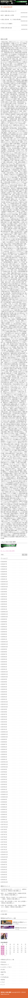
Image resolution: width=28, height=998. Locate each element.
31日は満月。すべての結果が (9, 54)
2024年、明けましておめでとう (9, 897)
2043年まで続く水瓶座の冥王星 (9, 165)
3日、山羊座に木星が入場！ (17, 348)
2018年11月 (4, 794)
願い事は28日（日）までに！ (17, 507)
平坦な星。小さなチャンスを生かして (14, 251)
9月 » (5, 955)
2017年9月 (4, 829)
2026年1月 (4, 579)
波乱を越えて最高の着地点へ (11, 513)
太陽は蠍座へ (4, 132)
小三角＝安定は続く (20, 382)
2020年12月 (4, 732)
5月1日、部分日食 (20, 242)
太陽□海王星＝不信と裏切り (19, 169)
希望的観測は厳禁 (21, 319)
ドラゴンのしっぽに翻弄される (13, 439)
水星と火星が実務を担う (9, 82)
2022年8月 (4, 682)
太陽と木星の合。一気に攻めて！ (18, 200)
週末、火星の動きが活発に (10, 92)
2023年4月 (4, 661)
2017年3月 (4, 844)
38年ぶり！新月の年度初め (16, 245)
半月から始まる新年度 (6, 525)
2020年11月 (4, 734)
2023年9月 (4, 649)
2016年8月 (4, 862)
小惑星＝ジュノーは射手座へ (19, 85)
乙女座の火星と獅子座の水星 (11, 189)
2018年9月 (4, 799)
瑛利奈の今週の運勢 (6, 1)
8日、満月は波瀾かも (19, 216)
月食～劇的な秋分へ (17, 136)
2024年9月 (4, 619)
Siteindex (3, 962)
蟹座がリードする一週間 (12, 146)
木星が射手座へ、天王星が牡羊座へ (11, 401)
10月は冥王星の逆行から (12, 405)
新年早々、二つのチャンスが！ (10, 213)
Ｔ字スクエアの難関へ (19, 230)
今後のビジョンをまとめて (8, 330)
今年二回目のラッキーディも (11, 459)
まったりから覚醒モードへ (16, 435)
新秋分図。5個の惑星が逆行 (9, 225)
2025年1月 (4, 609)
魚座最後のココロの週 (13, 482)
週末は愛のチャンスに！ (17, 390)
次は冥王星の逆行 (16, 522)
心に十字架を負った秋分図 (11, 504)
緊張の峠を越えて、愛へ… (19, 296)
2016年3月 (4, 874)
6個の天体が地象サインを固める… (16, 410)
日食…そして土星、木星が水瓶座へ (18, 304)
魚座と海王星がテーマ (10, 248)
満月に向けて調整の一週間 (8, 535)
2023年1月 (4, 669)
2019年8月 (4, 772)
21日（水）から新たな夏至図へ (14, 470)
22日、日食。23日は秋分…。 (9, 86)
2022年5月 (4, 689)
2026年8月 (4, 561)
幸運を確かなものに (17, 398)
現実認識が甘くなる (15, 325)
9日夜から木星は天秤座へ (14, 505)
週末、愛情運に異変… (7, 260)
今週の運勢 (4, 914)
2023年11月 (4, 644)
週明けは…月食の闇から (14, 157)
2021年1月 (4, 729)
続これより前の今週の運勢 (8, 551)
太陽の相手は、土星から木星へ (19, 97)
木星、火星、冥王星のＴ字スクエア (18, 194)
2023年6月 (4, 656)
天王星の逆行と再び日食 (19, 413)
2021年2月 (4, 727)
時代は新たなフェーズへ (14, 288)
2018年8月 (4, 802)
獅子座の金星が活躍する (18, 89)
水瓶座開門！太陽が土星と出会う (10, 299)
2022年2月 (4, 696)
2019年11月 (4, 764)
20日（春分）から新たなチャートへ (14, 527)
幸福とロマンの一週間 (11, 450)
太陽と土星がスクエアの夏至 (9, 99)
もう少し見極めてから (7, 394)
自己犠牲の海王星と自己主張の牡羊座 (15, 108)
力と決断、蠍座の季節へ (14, 222)
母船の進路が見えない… (10, 518)
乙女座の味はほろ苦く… (7, 889)
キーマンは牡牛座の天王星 (19, 361)
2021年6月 (4, 717)
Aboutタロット (5, 964)
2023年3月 (4, 664)
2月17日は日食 (13, 66)
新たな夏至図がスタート (12, 370)
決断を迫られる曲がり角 (8, 311)
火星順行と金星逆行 (10, 114)
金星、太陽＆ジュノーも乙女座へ (9, 362)
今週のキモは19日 (17, 307)
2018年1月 (4, 819)
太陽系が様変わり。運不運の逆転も (15, 478)
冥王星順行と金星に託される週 (12, 83)
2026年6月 (4, 566)
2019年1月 (4, 789)
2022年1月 (4, 699)
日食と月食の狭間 (15, 220)
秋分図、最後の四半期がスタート (11, 357)
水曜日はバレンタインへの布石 (17, 532)
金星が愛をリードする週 (21, 310)
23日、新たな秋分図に (7, 901)
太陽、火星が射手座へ (9, 173)
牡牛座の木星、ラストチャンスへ (16, 151)
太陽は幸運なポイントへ (16, 314)
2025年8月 (4, 591)
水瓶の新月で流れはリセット (13, 342)
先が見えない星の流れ (17, 140)
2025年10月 (4, 586)
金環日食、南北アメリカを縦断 (10, 179)
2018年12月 (4, 792)
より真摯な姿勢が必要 (10, 331)
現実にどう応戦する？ (19, 509)
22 (2, 952)
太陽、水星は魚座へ (8, 162)
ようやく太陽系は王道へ (17, 168)
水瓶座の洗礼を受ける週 (7, 297)
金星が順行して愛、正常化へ (19, 399)
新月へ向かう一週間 (17, 142)
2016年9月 (4, 859)
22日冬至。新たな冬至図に (11, 74)
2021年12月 (4, 702)
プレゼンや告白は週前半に (11, 501)
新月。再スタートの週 (9, 239)
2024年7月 (4, 624)
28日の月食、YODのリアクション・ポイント (13, 42)
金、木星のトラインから (19, 163)
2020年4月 (4, 752)
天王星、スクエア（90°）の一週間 (18, 115)
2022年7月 (4, 684)
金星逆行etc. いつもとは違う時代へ (18, 259)
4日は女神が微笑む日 (14, 284)
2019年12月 (4, 762)
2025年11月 (4, 584)
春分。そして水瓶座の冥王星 (11, 203)
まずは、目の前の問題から (14, 148)
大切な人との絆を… (11, 476)
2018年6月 (4, 807)
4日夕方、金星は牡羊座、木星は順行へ (12, 117)
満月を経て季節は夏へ (12, 512)
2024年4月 (4, 631)
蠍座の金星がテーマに (7, 171)
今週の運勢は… (17, 143)
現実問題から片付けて (14, 351)
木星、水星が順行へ (15, 267)
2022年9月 (4, 679)
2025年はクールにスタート (15, 122)
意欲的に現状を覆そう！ (16, 430)
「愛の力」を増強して (21, 211)
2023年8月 (4, 651)
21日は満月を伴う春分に (7, 382)
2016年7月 (4, 864)
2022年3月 (4, 694)
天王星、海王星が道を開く (10, 120)
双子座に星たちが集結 (14, 149)
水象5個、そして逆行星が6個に (13, 324)
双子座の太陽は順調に (21, 239)
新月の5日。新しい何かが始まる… (12, 265)
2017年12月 (4, 822)
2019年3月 (4, 784)
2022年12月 (4, 671)
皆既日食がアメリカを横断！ (8, 462)
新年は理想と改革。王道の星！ (12, 444)
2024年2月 (4, 636)
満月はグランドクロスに (8, 490)
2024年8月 (4, 621)
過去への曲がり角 (18, 193)
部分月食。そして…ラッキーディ (12, 464)
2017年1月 (4, 849)
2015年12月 (4, 882)
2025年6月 (4, 596)
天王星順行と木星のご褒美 (20, 210)
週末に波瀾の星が (7, 210)
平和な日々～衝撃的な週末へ (12, 519)
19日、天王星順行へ (20, 254)
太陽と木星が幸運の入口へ (19, 45)
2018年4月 (4, 812)
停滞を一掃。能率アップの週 (18, 461)
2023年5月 (4, 659)
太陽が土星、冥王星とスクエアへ (12, 379)
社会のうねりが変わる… (18, 294)
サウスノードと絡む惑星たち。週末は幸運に (15, 177)
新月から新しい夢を (20, 473)
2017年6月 (4, 837)
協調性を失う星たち (18, 125)
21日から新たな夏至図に (9, 421)
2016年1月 (4, 879)
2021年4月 (4, 722)
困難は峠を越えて (8, 226)
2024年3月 (4, 634)
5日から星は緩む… (15, 287)
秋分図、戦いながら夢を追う (17, 313)
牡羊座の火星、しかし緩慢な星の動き (11, 60)
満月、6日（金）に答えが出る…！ (12, 456)
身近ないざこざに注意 (11, 495)
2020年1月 (4, 759)
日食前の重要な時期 (17, 243)
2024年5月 (4, 629)
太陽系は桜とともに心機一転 (18, 381)
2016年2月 (4, 877)
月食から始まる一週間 (20, 305)
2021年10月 (4, 707)
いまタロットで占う (6, 967)
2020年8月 (4, 742)
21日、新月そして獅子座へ (8, 320)
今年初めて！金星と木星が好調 (14, 100)
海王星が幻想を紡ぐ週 (18, 293)
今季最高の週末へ (8, 473)
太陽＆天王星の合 (19, 197)
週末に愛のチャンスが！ (10, 334)
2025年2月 (4, 606)
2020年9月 (4, 739)
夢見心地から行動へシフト (17, 498)
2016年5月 (4, 869)
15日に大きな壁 (16, 282)
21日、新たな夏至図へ (16, 51)
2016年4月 (4, 872)
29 (2, 954)
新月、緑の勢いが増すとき (17, 371)
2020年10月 (4, 737)
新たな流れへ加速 (15, 274)
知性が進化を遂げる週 (7, 216)
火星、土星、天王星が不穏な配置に (18, 280)
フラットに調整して (13, 493)
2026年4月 (4, 571)
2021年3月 (4, 724)
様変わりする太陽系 (9, 536)
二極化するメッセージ (6, 163)
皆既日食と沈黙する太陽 (10, 368)
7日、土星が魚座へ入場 (14, 205)
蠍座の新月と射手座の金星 (18, 353)
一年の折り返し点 (22, 223)
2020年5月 (4, 749)
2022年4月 (4, 692)
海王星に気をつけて (15, 159)
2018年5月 (4, 809)
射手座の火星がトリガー (16, 75)
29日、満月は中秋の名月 (9, 180)
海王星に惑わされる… (7, 305)
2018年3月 (4, 814)
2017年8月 (4, 832)
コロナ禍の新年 (7, 302)
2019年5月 (4, 779)
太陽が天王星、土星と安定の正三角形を (11, 411)
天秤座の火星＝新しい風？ (10, 271)
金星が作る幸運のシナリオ (17, 290)
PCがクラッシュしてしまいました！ (17, 393)
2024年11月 (4, 614)
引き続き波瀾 (19, 311)
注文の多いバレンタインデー (11, 438)
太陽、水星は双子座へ (20, 373)
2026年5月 (4, 569)
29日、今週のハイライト (20, 234)
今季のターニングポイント (8, 356)
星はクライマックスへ (14, 427)
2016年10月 (4, 857)
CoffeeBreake (5, 977)
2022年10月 (4, 676)
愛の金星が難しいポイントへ (15, 316)
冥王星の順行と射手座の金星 (15, 268)
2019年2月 (4, 787)
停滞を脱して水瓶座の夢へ (20, 488)
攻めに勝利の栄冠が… (6, 509)
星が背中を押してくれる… (20, 354)
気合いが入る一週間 (14, 445)
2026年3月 (4, 574)
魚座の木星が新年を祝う (11, 257)
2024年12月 (4, 611)
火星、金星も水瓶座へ (20, 162)
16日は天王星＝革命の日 (16, 185)
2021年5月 (4, 719)
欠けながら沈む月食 (9, 367)
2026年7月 (4, 564)
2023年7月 (4, 654)
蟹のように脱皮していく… (8, 322)
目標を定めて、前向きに (9, 188)
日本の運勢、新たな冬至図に (19, 214)
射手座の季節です (8, 262)
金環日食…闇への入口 (16, 134)
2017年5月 (4, 839)
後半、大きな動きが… (8, 242)
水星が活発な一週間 (6, 307)
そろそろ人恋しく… (10, 250)
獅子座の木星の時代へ (14, 49)
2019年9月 (4, 769)
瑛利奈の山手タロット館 (7, 959)
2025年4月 (4, 601)
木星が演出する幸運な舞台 (11, 364)
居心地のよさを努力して (10, 154)
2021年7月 (4, 714)
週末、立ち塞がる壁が (17, 231)
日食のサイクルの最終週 (16, 174)
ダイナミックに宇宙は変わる (13, 359)
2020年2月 (4, 757)
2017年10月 (4, 827)
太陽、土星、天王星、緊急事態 (16, 276)
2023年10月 (4, 646)
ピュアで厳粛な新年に (12, 345)
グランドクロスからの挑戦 (20, 479)
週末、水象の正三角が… (7, 234)
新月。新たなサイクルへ (17, 337)
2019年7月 (4, 774)
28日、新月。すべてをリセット (16, 105)
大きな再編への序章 (11, 223)
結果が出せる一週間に (12, 166)
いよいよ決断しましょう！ (17, 521)
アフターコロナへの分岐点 (20, 328)
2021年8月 (4, 712)
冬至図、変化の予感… (17, 347)
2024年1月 (4, 639)
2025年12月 (4, 581)
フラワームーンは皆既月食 (8, 240)
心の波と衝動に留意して (14, 465)
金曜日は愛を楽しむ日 (17, 291)
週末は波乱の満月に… (11, 468)
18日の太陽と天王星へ (11, 103)
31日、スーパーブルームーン (15, 183)
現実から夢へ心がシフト (11, 492)
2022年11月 (4, 674)
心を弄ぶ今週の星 (15, 447)
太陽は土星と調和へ (13, 428)
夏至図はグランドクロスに (17, 515)
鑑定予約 (3, 972)
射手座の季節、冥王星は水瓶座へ (18, 128)
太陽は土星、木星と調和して (16, 191)
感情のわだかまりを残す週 (18, 308)
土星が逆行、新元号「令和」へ (13, 376)
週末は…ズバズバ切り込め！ (17, 487)
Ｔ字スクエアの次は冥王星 (10, 279)
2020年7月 (4, 744)
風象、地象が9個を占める (14, 273)
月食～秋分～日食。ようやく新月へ (17, 131)
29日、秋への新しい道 (10, 139)
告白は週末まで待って (19, 384)
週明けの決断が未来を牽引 (16, 327)
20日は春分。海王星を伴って (10, 111)
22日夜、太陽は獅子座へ (11, 94)
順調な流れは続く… (11, 145)
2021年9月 (4, 709)
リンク (3, 984)
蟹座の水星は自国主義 (21, 52)
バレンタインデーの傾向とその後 (12, 485)
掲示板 (3, 979)
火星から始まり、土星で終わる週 (10, 196)
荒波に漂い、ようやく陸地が (16, 396)
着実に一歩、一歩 (15, 199)
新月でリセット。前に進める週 (10, 481)
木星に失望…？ (7, 45)
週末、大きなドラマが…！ (16, 452)
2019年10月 (4, 767)
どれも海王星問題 (10, 55)
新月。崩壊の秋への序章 (10, 228)
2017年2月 (4, 847)
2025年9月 (4, 589)
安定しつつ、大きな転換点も (8, 374)
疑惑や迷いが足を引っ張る (17, 422)
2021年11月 (4, 704)
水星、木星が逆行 (7, 80)
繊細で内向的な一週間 (20, 233)
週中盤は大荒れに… (20, 431)
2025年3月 (4, 604)
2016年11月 (4, 854)
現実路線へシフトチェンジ (8, 129)
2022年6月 (4, 686)
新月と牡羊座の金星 (17, 206)
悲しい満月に (12, 319)
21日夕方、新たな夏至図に (9, 236)
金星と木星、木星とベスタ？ (19, 58)
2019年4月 (4, 782)
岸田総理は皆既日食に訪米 (13, 156)
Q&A (2, 974)
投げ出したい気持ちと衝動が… (9, 415)
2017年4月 (4, 842)
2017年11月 (4, 824)
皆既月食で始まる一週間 (16, 88)
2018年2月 (4, 817)
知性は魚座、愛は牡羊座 (11, 341)
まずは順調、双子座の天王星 (17, 95)
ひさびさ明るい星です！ (15, 336)
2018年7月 (4, 804)
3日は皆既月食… (19, 65)
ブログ (3, 982)
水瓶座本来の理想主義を (19, 533)
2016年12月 (4, 852)
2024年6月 (4, 626)
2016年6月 (4, 867)
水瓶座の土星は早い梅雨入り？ (16, 285)
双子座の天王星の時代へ (14, 57)
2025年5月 (4, 599)
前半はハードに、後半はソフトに (9, 217)
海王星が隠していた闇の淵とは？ (14, 496)
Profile (3, 969)
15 (2, 950)
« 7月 (2, 955)
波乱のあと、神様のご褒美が (10, 408)
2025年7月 (4, 594)
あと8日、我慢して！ (21, 320)
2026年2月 (4, 576)
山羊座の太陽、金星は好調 (13, 71)
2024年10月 (4, 616)
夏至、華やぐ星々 (6, 282)
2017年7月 (4, 834)
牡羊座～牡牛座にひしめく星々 (10, 202)
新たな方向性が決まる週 (19, 524)
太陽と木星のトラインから (16, 132)
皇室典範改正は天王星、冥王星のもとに (11, 46)
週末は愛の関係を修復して (12, 530)
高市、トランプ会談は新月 (17, 63)
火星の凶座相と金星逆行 (11, 484)
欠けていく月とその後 (11, 388)
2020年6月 (4, 747)
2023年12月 (4, 641)
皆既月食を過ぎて (15, 219)
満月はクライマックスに (21, 297)
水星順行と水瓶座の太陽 (8, 211)
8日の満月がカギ (9, 333)
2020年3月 (4, 754)
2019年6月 (4, 777)
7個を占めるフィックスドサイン (13, 68)
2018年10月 (4, 797)
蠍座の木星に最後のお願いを (11, 404)
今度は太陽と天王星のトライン (12, 182)
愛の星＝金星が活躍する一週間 (16, 416)
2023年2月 (4, 666)
